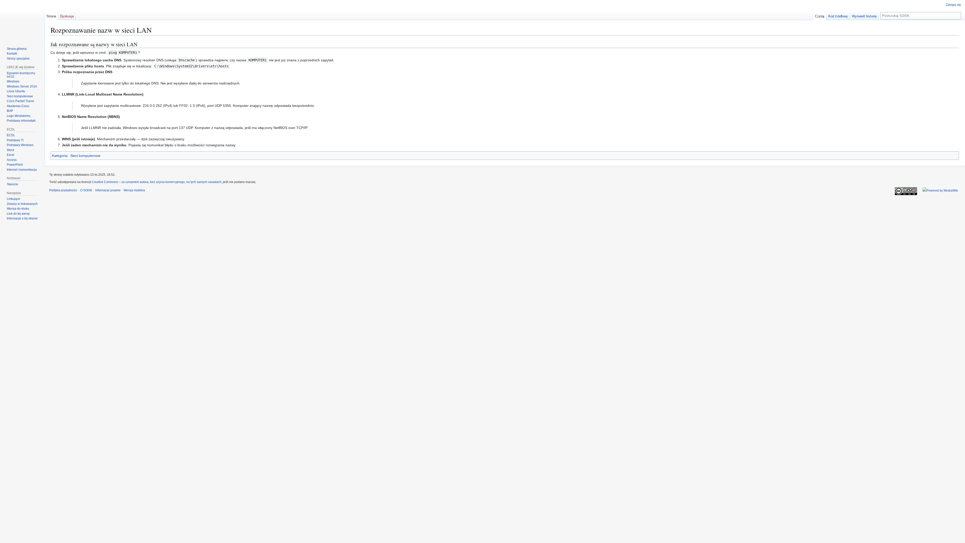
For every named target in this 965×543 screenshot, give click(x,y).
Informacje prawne (108, 190)
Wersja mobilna (134, 190)
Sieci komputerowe (85, 156)
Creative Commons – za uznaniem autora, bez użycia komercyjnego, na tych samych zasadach (156, 182)
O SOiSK (86, 190)
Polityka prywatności (63, 190)
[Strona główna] (22, 20)
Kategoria (59, 156)
